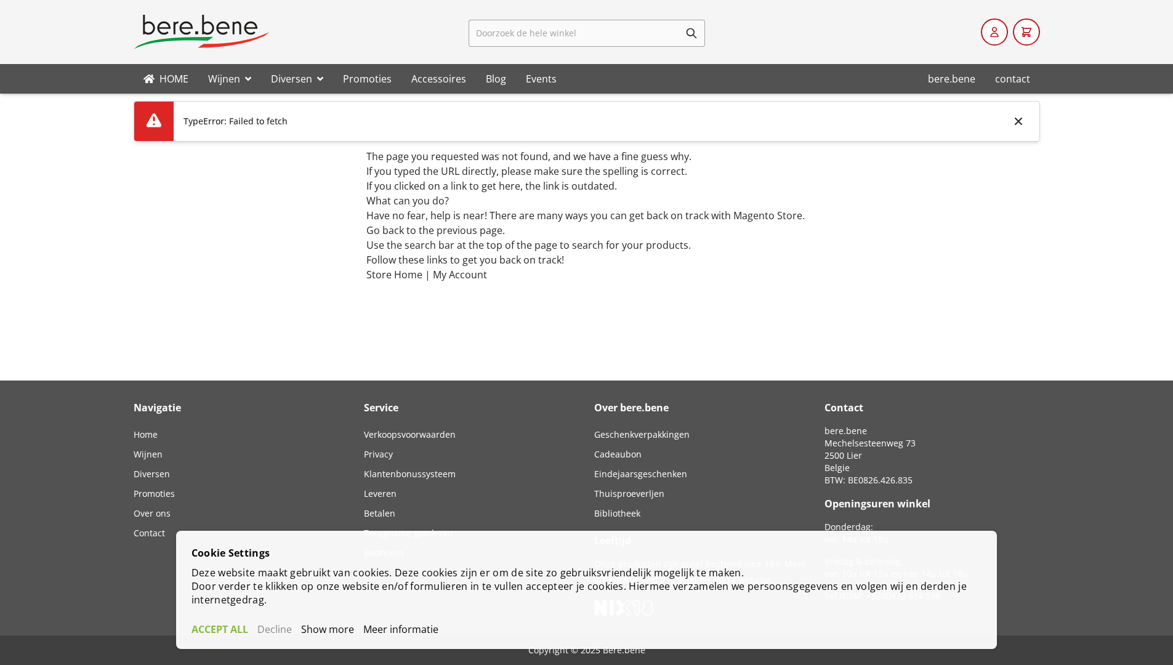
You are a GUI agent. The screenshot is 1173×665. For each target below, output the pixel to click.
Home (146, 434)
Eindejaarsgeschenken (640, 474)
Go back (385, 230)
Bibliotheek (617, 513)
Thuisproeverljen (629, 493)
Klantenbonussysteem (410, 474)
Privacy (378, 454)
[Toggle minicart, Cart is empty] (1026, 32)
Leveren (380, 493)
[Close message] (1018, 121)
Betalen (379, 513)
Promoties (154, 493)
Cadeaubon (618, 454)
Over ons (152, 513)
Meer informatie (400, 629)
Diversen (152, 474)
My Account (460, 274)
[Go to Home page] (201, 32)
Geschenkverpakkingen (642, 434)
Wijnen (148, 454)
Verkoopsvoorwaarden (410, 434)
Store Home (394, 274)
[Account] (994, 32)
